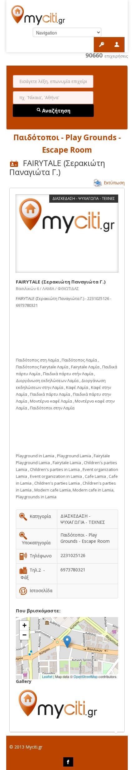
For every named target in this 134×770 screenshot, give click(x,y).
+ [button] (24, 625)
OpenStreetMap (86, 676)
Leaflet (47, 676)
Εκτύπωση (114, 183)
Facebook (68, 762)
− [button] (24, 635)
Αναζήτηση (55, 110)
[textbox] (53, 81)
